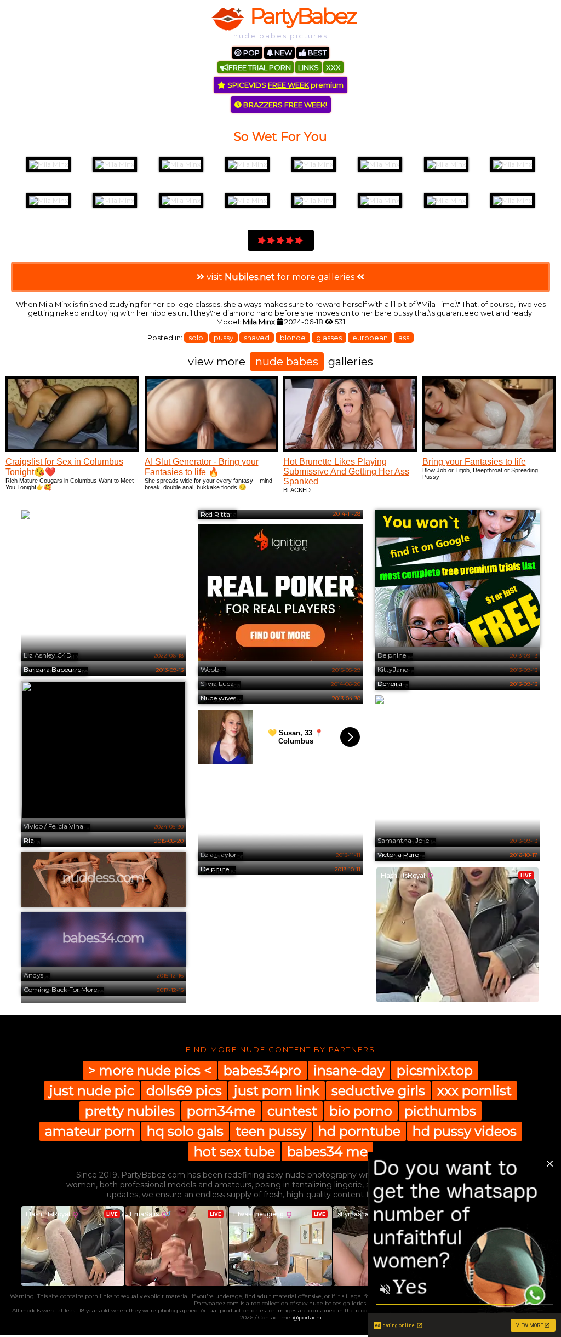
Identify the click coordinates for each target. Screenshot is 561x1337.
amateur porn (90, 1131)
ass (403, 337)
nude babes (286, 361)
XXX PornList (474, 1091)
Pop (251, 52)
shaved (257, 337)
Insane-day (349, 1070)
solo (195, 337)
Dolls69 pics (184, 1091)
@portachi (307, 1317)
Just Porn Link (276, 1091)
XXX (333, 67)
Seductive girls (378, 1091)
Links (308, 67)
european (370, 337)
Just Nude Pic (91, 1091)
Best (316, 52)
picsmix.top (435, 1070)
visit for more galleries (280, 277)
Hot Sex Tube (234, 1151)
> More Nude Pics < (149, 1070)
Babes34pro (262, 1070)
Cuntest (292, 1111)
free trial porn (259, 67)
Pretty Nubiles (130, 1111)
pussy (223, 337)
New (282, 52)
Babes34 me (327, 1151)
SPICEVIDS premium (285, 85)
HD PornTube (359, 1131)
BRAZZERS (284, 104)
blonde (293, 337)
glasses (329, 337)
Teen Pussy (271, 1131)
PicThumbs (440, 1111)
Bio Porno (360, 1111)
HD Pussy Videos (465, 1131)
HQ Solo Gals (185, 1131)
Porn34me (221, 1111)
